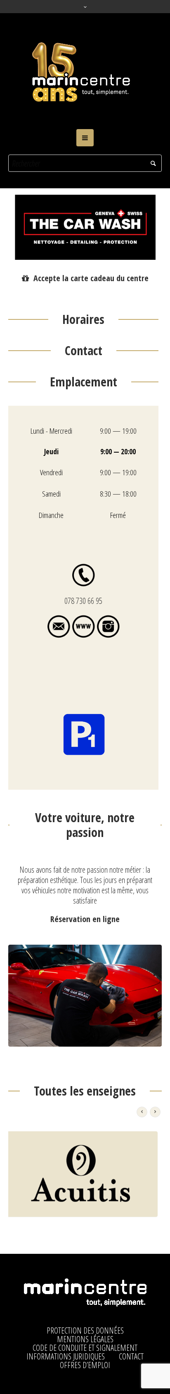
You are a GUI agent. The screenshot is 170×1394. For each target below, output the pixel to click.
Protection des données (85, 1331)
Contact (131, 1356)
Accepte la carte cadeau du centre (91, 278)
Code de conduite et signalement (85, 1348)
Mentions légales (85, 1339)
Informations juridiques (65, 1356)
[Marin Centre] (85, 71)
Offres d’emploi (85, 1365)
